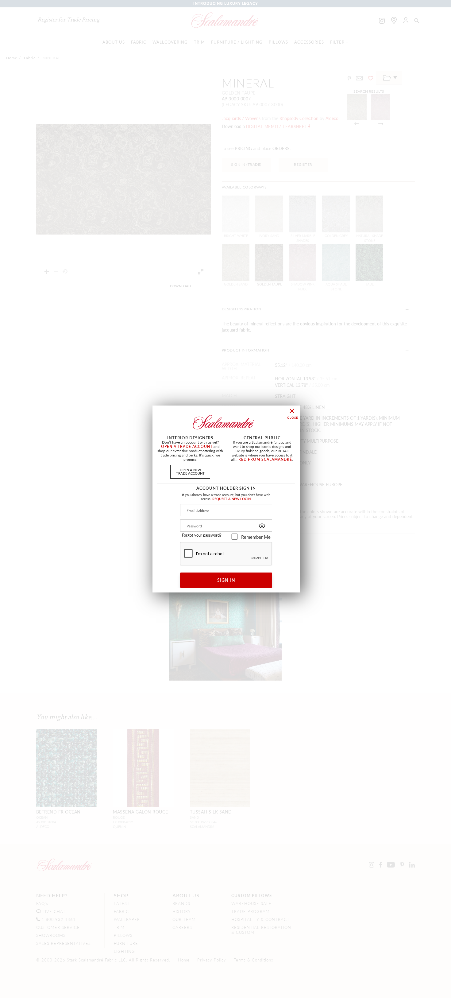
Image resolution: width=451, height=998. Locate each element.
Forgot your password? (202, 535)
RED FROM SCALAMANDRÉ (265, 459)
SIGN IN (226, 580)
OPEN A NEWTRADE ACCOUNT (190, 471)
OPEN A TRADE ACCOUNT (187, 446)
